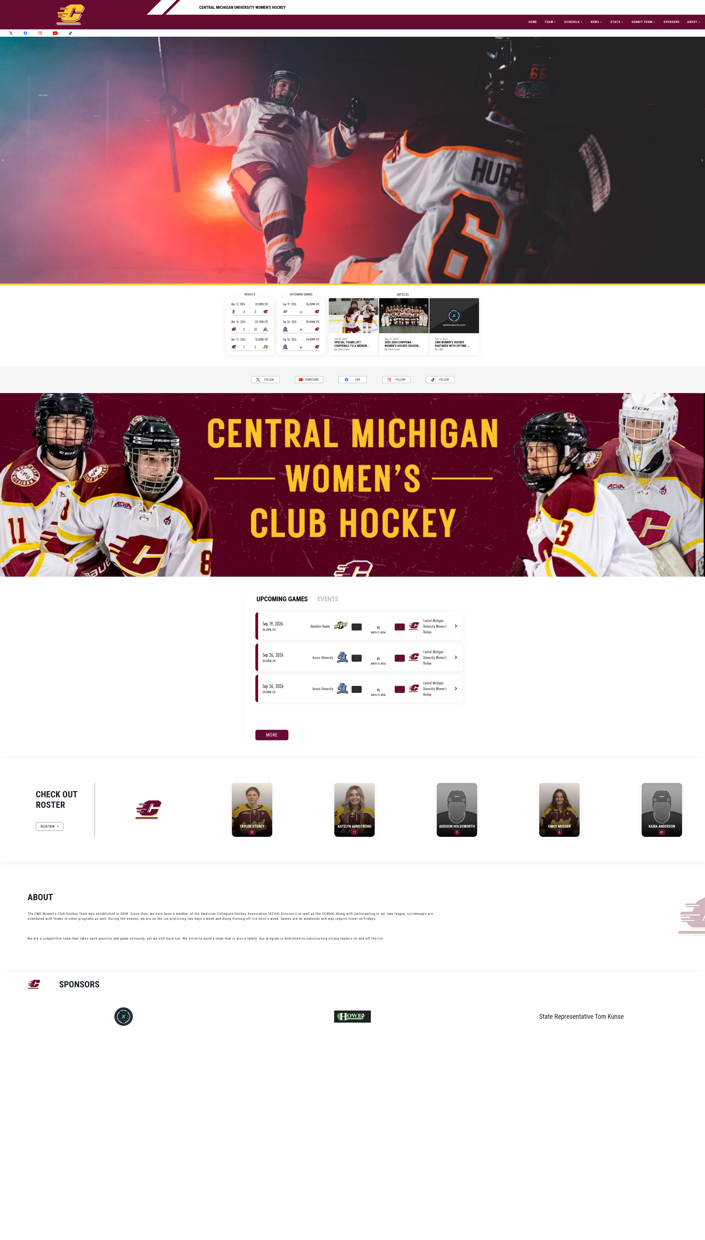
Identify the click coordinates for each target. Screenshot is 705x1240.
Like (357, 379)
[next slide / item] (702, 160)
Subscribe (312, 379)
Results (249, 294)
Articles (403, 294)
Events (328, 599)
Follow (269, 379)
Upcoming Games (301, 294)
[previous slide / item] (2, 160)
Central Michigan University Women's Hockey (242, 7)
